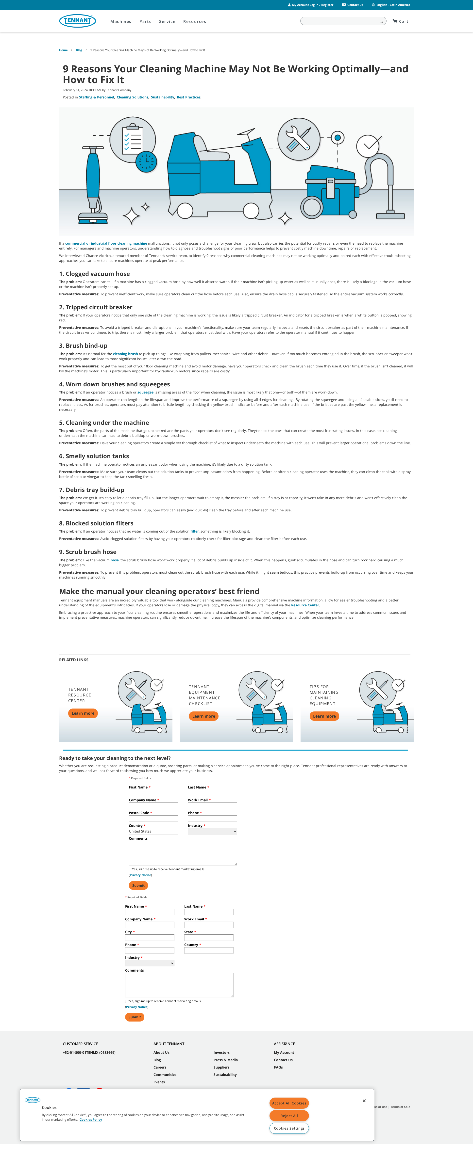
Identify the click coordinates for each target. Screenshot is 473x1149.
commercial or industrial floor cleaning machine (106, 243)
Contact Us (355, 5)
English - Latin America (393, 5)
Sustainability (162, 97)
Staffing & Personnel (96, 97)
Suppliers (221, 1067)
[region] (197, 1115)
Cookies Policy (91, 1120)
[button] (32, 1102)
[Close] (364, 1100)
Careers (159, 1067)
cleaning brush (125, 353)
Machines (121, 21)
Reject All (289, 1115)
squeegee (145, 392)
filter (194, 531)
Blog (157, 1059)
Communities (164, 1074)
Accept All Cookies (289, 1103)
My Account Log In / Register (312, 5)
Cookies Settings (289, 1128)
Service (167, 21)
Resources (194, 21)
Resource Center (305, 605)
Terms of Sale (400, 1107)
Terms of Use (377, 1107)
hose (115, 560)
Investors (222, 1052)
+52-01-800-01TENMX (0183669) (89, 1052)
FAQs (278, 1067)
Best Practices (189, 97)
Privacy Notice (140, 875)
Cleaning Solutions (132, 97)
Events (159, 1082)
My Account (284, 1052)
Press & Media (226, 1059)
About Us (161, 1052)
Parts (145, 21)
